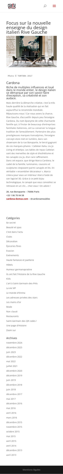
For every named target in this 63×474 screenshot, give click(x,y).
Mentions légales (31, 469)
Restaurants (12, 316)
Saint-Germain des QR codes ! (21, 320)
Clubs (9, 236)
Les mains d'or (13, 302)
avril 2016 (11, 412)
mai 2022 (11, 361)
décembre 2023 (14, 347)
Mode (9, 306)
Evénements (12, 255)
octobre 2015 (13, 431)
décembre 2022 (14, 356)
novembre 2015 (14, 426)
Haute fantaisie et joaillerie (20, 260)
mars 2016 (11, 417)
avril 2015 (11, 441)
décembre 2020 (14, 370)
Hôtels (9, 264)
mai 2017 (11, 398)
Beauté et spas (13, 227)
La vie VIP (11, 288)
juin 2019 (11, 380)
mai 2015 (11, 436)
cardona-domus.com (17, 198)
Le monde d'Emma (15, 292)
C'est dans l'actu (14, 231)
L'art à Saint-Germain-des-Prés (22, 283)
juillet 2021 (12, 366)
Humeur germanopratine (19, 269)
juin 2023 (11, 352)
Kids (8, 278)
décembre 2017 (14, 394)
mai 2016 (11, 408)
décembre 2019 (14, 375)
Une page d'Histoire (16, 325)
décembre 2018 (14, 384)
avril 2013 (11, 454)
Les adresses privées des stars (21, 297)
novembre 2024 (14, 342)
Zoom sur (11, 330)
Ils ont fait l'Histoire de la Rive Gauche (25, 274)
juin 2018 (11, 389)
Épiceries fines (13, 246)
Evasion (10, 250)
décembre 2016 (14, 403)
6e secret (11, 222)
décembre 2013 (14, 450)
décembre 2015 (14, 422)
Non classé (11, 311)
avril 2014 (11, 445)
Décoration (11, 241)
